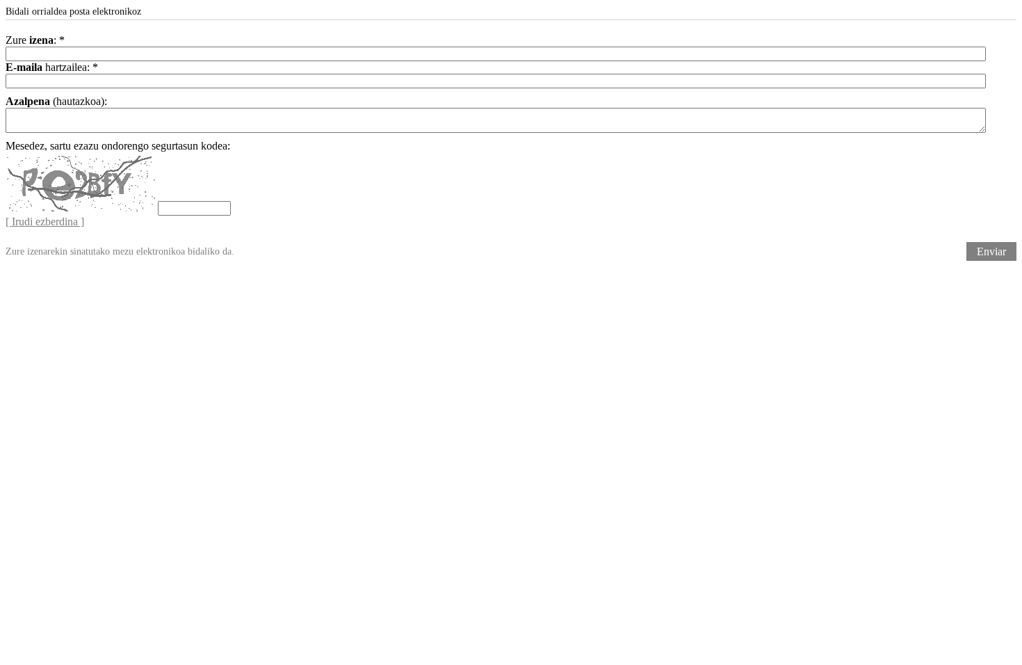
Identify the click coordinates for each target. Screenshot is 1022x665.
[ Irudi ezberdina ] (45, 221)
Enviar (991, 251)
